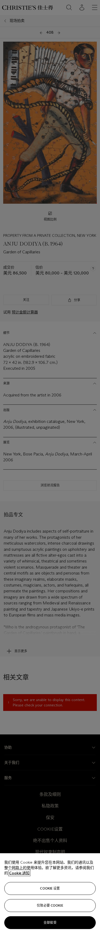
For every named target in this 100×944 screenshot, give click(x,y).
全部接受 (49, 923)
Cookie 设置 (50, 888)
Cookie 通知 (19, 873)
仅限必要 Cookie (50, 905)
